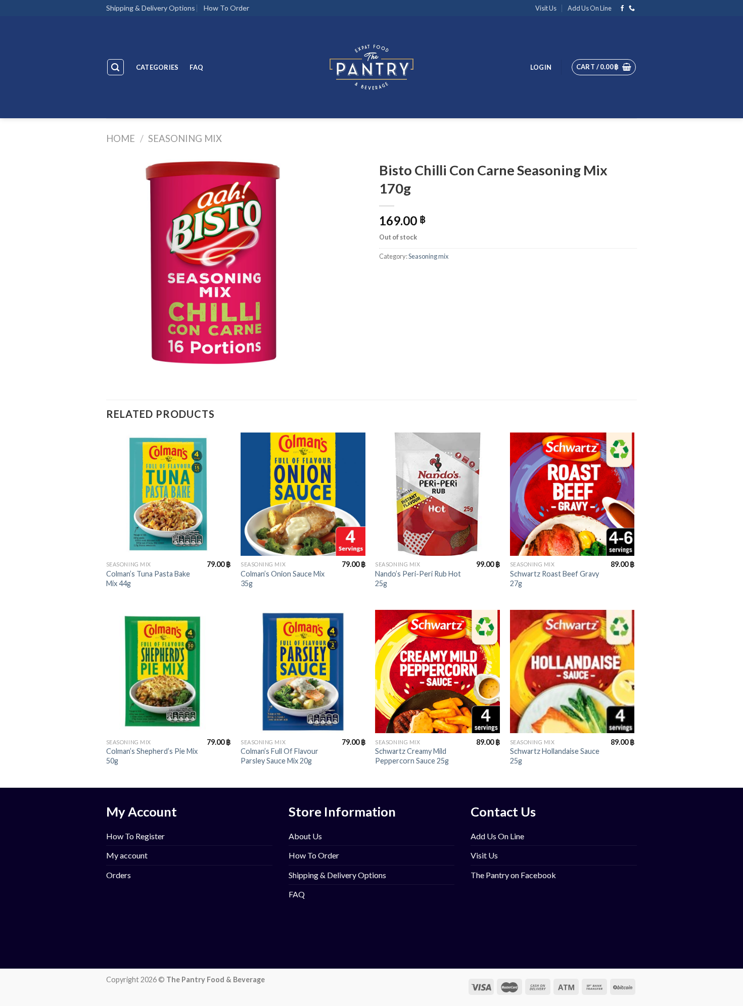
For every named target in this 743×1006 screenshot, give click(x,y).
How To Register (135, 836)
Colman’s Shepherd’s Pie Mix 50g (152, 756)
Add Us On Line (590, 8)
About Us (305, 836)
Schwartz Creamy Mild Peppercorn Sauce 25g (412, 756)
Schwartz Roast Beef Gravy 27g (554, 578)
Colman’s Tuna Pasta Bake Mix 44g (148, 578)
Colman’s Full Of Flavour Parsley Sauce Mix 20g (279, 756)
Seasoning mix (185, 138)
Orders (118, 875)
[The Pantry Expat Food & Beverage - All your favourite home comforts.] (371, 67)
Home (120, 138)
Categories (157, 67)
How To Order (226, 8)
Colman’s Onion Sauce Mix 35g (282, 578)
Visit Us (545, 8)
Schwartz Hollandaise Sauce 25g (554, 756)
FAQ (196, 67)
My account (127, 855)
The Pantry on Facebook (513, 875)
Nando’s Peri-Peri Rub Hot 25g (418, 578)
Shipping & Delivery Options (150, 8)
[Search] (115, 67)
